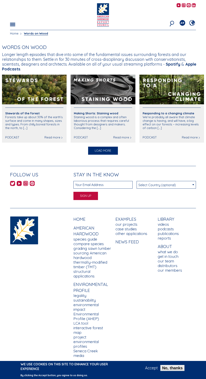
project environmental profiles (86, 342)
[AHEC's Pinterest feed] (189, 5)
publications (168, 233)
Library (166, 219)
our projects (126, 224)
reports (164, 238)
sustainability (84, 300)
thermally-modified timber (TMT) (90, 264)
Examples (125, 219)
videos (163, 224)
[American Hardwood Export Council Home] (103, 14)
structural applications (84, 273)
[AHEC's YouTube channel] (179, 5)
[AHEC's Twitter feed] (12, 184)
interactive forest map (88, 330)
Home (14, 33)
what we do (168, 251)
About (165, 246)
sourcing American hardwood (89, 255)
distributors (167, 265)
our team (166, 261)
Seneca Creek (85, 351)
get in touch (168, 256)
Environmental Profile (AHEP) (86, 316)
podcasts (166, 229)
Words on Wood (36, 33)
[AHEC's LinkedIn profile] (194, 5)
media (78, 355)
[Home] (24, 229)
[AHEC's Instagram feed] (184, 5)
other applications (131, 233)
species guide (85, 239)
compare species (88, 243)
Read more (52, 137)
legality (79, 295)
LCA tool (80, 323)
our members (170, 270)
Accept (151, 368)
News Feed (127, 241)
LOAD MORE (103, 150)
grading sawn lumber (92, 248)
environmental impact (86, 307)
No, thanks (172, 368)
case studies (126, 229)
